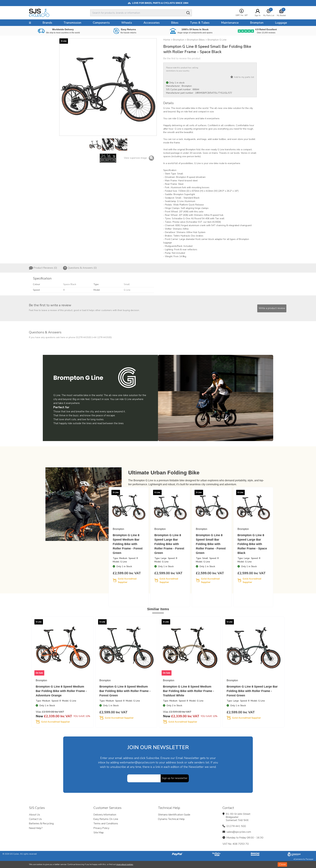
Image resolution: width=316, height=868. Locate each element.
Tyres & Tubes (200, 23)
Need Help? (35, 828)
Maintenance (230, 23)
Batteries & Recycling (41, 823)
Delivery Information (104, 814)
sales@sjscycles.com (238, 832)
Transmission (72, 23)
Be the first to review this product (181, 58)
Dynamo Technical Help (171, 819)
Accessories (152, 23)
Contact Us (35, 819)
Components (101, 23)
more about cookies (124, 864)
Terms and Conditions (105, 823)
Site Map (98, 832)
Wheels (126, 23)
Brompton (256, 23)
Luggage (281, 23)
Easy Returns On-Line (105, 819)
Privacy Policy (101, 828)
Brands (47, 23)
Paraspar (309, 859)
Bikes (174, 23)
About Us (34, 814)
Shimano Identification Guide (174, 814)
